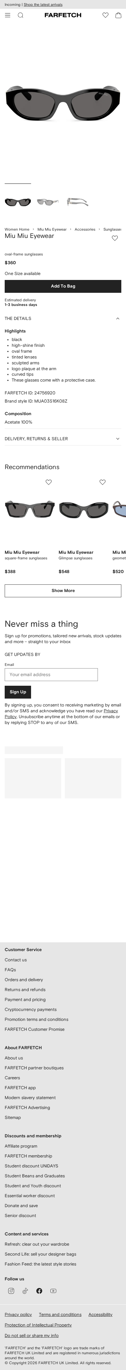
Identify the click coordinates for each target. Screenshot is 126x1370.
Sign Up (18, 692)
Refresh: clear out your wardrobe (37, 1244)
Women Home (17, 229)
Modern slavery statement (30, 1097)
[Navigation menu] (7, 15)
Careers (12, 1077)
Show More (63, 591)
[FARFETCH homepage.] (63, 15)
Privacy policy (18, 1314)
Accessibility (100, 1314)
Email (9, 664)
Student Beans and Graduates (35, 1176)
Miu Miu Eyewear (52, 229)
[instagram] (11, 1290)
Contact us (16, 960)
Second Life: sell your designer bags (40, 1254)
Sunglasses (112, 229)
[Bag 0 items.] (118, 15)
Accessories (85, 229)
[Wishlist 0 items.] (105, 15)
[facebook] (39, 1290)
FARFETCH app (20, 1087)
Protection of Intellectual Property (38, 1325)
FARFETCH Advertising (27, 1107)
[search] (20, 15)
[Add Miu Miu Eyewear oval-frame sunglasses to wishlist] (114, 238)
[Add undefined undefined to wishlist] (48, 482)
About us (14, 1058)
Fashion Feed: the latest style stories (40, 1264)
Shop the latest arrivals (43, 4)
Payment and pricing (25, 999)
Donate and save (21, 1205)
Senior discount (20, 1215)
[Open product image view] (63, 103)
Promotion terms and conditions (36, 1019)
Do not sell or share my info (32, 1335)
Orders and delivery (24, 979)
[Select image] (18, 202)
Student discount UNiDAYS (31, 1166)
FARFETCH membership (28, 1156)
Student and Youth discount (33, 1185)
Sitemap (13, 1117)
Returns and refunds (25, 989)
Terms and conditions (60, 1314)
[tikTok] (25, 1290)
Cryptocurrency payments (31, 1009)
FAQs (10, 969)
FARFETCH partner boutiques (34, 1068)
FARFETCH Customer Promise (34, 1029)
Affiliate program (21, 1146)
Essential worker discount (30, 1195)
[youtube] (53, 1290)
